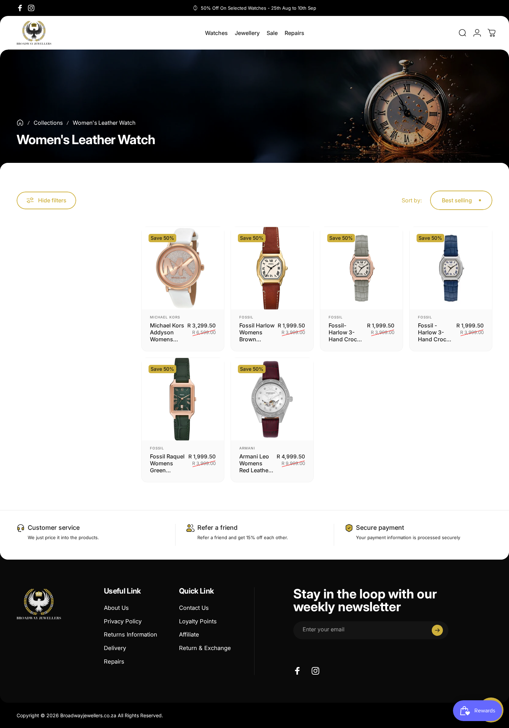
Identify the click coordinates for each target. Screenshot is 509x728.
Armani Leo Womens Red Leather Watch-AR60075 (254, 463)
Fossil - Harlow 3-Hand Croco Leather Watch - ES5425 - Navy (434, 332)
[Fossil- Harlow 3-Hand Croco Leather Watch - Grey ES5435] (361, 268)
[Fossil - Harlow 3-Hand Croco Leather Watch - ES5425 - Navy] (451, 268)
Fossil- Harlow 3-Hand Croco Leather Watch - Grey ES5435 (346, 332)
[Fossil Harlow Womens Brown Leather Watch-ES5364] (272, 268)
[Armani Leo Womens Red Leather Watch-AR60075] (272, 399)
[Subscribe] (437, 630)
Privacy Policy (123, 621)
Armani (247, 448)
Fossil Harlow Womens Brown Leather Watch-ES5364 (257, 332)
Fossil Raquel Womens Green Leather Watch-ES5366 (167, 463)
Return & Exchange (205, 647)
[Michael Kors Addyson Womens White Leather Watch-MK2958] (183, 268)
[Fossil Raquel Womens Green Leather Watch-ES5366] (183, 399)
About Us (116, 607)
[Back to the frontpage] (20, 122)
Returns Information (130, 634)
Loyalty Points (198, 621)
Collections (48, 122)
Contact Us (194, 607)
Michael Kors (165, 317)
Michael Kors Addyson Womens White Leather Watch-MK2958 (167, 332)
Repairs (114, 661)
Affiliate (189, 634)
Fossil (246, 317)
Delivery (115, 647)
